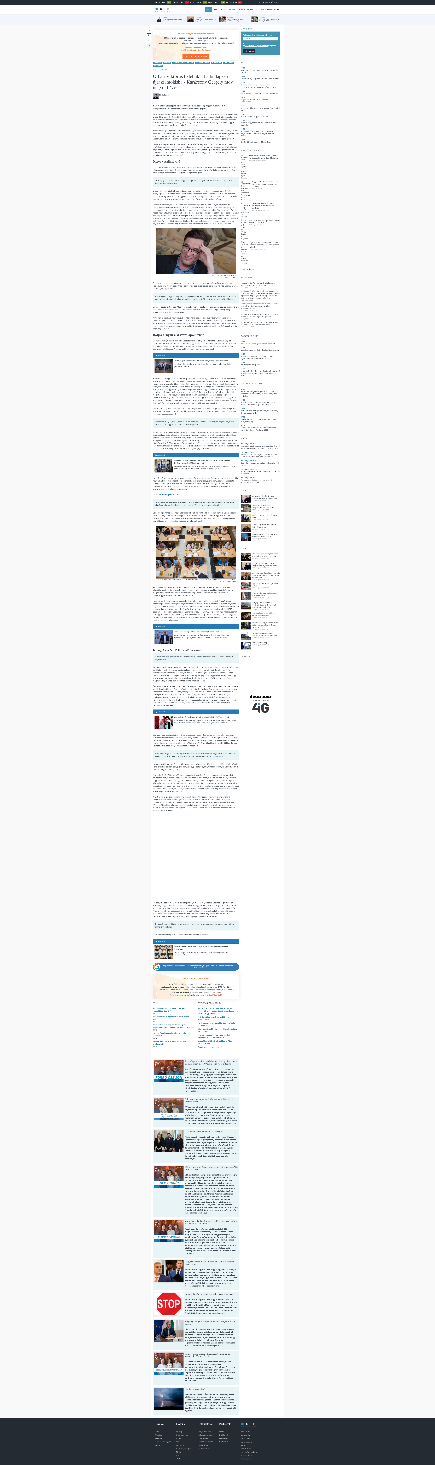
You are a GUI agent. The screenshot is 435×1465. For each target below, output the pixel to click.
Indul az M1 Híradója (260, 643)
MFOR (162, 9)
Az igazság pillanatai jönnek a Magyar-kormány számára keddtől (265, 497)
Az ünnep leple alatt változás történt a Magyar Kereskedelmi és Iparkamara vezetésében (266, 575)
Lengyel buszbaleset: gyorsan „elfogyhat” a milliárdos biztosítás (264, 634)
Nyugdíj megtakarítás (205, 1432)
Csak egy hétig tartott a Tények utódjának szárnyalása (263, 614)
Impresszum (245, 1438)
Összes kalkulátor (204, 1448)
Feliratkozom (249, 51)
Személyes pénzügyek (163, 1442)
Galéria (157, 1445)
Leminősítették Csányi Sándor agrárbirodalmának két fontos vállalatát (263, 205)
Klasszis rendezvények (268, 9)
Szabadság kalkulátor (205, 1435)
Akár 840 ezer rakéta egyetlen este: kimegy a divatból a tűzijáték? (264, 221)
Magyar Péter (216, 63)
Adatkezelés (245, 1445)
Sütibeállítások (246, 1459)
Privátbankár (223, 1435)
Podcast (224, 9)
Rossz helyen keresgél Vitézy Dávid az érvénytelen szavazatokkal (198, 631)
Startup (178, 1459)
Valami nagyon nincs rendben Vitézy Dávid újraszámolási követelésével (201, 360)
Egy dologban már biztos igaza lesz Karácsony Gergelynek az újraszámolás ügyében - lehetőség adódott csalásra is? (202, 461)
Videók (216, 9)
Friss (208, 9)
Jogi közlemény (246, 1442)
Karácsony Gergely (202, 63)
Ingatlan (179, 1438)
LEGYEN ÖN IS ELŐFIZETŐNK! (196, 979)
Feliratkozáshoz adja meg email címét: (257, 35)
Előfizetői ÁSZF (246, 1455)
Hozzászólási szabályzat (250, 1452)
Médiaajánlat (245, 1435)
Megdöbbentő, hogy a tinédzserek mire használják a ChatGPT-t (264, 535)
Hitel (177, 1442)
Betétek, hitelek (182, 1445)
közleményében (166, 494)
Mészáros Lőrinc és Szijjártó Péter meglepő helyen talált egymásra (265, 555)
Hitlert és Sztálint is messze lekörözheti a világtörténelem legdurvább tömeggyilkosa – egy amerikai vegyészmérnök (218, 1011)
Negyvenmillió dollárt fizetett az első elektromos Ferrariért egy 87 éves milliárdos (265, 184)
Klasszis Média (246, 1449)
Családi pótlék (203, 1438)
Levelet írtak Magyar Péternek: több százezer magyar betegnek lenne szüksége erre (265, 625)
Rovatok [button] (242, 9)
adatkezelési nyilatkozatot (256, 46)
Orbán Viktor (228, 63)
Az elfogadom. (260, 46)
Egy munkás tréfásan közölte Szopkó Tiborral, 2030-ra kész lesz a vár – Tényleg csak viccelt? (260, 323)
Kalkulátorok (252, 9)
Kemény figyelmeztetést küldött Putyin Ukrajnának (264, 526)
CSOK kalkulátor (203, 1445)
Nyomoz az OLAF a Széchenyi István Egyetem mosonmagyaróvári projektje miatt (258, 284)
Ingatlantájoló (224, 1442)
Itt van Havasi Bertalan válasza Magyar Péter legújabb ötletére (263, 506)
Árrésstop (232, 9)
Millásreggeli (223, 1438)
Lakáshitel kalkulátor (205, 1442)
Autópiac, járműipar (183, 1448)
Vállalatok (158, 1435)
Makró (157, 1432)
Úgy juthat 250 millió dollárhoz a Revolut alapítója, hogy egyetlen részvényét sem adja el (264, 244)
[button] (260, 2)
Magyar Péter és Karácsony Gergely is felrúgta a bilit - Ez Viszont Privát (201, 717)
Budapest (166, 63)
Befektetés (159, 1438)
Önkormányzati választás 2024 (183, 63)
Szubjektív (157, 63)
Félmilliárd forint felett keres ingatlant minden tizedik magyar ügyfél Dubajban (263, 157)
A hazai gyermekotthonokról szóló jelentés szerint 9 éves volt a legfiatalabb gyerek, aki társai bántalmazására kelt (260, 306)
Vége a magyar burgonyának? (210, 1047)
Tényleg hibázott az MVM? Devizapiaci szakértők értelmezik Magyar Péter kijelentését (264, 605)
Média (178, 1452)
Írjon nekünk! (245, 1432)
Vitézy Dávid (158, 66)
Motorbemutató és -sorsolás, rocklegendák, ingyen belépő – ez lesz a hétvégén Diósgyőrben (259, 315)
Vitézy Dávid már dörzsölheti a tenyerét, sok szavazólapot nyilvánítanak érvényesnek (201, 947)
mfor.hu (222, 1432)
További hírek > (247, 269)
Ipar (177, 1455)
